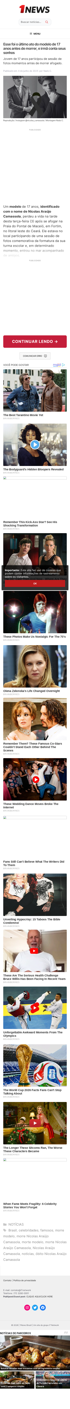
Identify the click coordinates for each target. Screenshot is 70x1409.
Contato (7, 1280)
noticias (28, 1254)
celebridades (28, 1230)
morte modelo (32, 1242)
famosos (46, 1230)
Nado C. (47, 70)
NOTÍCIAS (16, 1224)
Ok (35, 583)
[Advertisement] (35, 166)
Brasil (12, 1230)
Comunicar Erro (32, 356)
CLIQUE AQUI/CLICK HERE (39, 1296)
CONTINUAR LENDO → (35, 341)
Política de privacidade (24, 1280)
